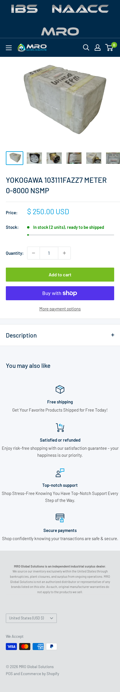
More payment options (60, 308)
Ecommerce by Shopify (40, 673)
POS (9, 673)
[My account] (97, 47)
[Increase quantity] (64, 253)
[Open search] (86, 47)
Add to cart (60, 274)
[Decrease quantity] (33, 253)
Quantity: (15, 253)
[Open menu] (9, 47)
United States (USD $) (26, 618)
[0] (109, 47)
